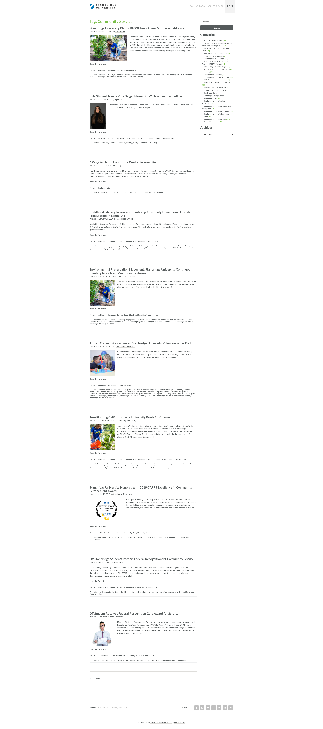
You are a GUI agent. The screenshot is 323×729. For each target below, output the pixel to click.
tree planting (138, 77)
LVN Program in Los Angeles (215, 59)
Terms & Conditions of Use (161, 722)
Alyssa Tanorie (121, 100)
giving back (119, 466)
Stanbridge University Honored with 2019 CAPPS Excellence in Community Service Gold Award (141, 489)
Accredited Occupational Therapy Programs (114, 390)
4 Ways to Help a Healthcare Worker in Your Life (123, 162)
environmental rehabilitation (183, 464)
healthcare (121, 143)
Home (230, 6)
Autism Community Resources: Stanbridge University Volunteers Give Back (141, 343)
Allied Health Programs (213, 40)
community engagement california (130, 320)
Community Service (122, 75)
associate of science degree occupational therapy (152, 390)
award (98, 592)
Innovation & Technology (214, 56)
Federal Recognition (127, 592)
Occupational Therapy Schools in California (115, 394)
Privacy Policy (179, 722)
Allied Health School (115, 464)
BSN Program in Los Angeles (215, 53)
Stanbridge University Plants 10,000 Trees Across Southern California (137, 28)
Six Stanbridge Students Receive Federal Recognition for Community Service (142, 559)
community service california (172, 320)
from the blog (179, 246)
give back (111, 466)
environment (166, 464)
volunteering (151, 143)
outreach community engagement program (126, 322)
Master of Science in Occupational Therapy (136, 392)
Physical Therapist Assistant (215, 88)
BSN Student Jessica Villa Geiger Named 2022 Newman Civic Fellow (136, 96)
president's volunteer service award (165, 592)
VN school (128, 192)
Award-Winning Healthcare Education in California (116, 537)
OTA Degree (157, 394)
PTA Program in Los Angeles (215, 90)
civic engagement (103, 246)
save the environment (182, 466)
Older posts (95, 679)
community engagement (121, 246)
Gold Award (117, 660)
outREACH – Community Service (217, 82)
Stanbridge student (168, 660)
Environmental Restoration (141, 75)
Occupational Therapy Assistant (216, 77)
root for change (166, 466)
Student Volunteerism (123, 77)
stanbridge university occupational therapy (174, 396)
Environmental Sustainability (164, 75)
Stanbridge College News (134, 587)
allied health (101, 464)
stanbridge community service (132, 248)
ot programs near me (142, 394)
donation (151, 246)
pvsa (182, 592)
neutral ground (104, 248)
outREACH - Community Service (110, 70)
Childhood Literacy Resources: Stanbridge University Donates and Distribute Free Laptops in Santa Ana (142, 213)
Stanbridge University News (148, 241)
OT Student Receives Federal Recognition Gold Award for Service (134, 613)
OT (124, 660)
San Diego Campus (211, 93)
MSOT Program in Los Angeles (216, 67)
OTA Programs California (173, 394)
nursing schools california (149, 466)
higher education (143, 592)
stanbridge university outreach (102, 324)
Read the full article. (98, 64)
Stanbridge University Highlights (150, 459)
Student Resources (120, 250)
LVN (114, 192)
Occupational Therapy (106, 656)
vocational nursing (140, 192)
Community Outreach (104, 75)
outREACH (180, 75)
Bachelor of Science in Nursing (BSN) (113, 138)
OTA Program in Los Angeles (215, 80)
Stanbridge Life (130, 70)
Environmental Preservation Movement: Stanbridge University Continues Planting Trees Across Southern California (140, 271)
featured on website (164, 246)
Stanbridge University (105, 77)
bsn (97, 143)
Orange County (139, 143)
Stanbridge (120, 31)
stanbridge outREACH (167, 248)
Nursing (132, 138)
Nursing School (131, 466)
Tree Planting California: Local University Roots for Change (130, 417)
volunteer (152, 192)
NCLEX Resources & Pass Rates (217, 69)
